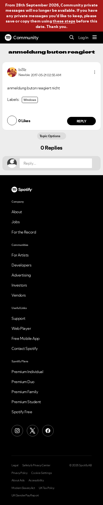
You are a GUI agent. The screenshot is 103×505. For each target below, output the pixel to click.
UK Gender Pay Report (25, 495)
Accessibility (36, 480)
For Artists (20, 255)
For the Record (23, 232)
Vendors (18, 295)
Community (26, 37)
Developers (21, 265)
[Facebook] (48, 430)
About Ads (18, 480)
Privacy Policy (19, 473)
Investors (19, 285)
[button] (94, 72)
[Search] (71, 37)
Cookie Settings (41, 473)
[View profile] (12, 71)
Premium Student (26, 401)
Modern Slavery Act (23, 488)
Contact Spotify (24, 348)
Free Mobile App (25, 338)
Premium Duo (22, 381)
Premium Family (24, 391)
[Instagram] (17, 430)
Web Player (21, 328)
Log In (83, 37)
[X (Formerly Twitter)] (32, 430)
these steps (64, 21)
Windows (29, 100)
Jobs (15, 221)
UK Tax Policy (46, 488)
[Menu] (94, 37)
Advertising (21, 275)
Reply (81, 121)
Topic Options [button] (50, 136)
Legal (14, 465)
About (16, 211)
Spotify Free (21, 411)
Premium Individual (27, 371)
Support (18, 318)
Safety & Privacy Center (36, 465)
